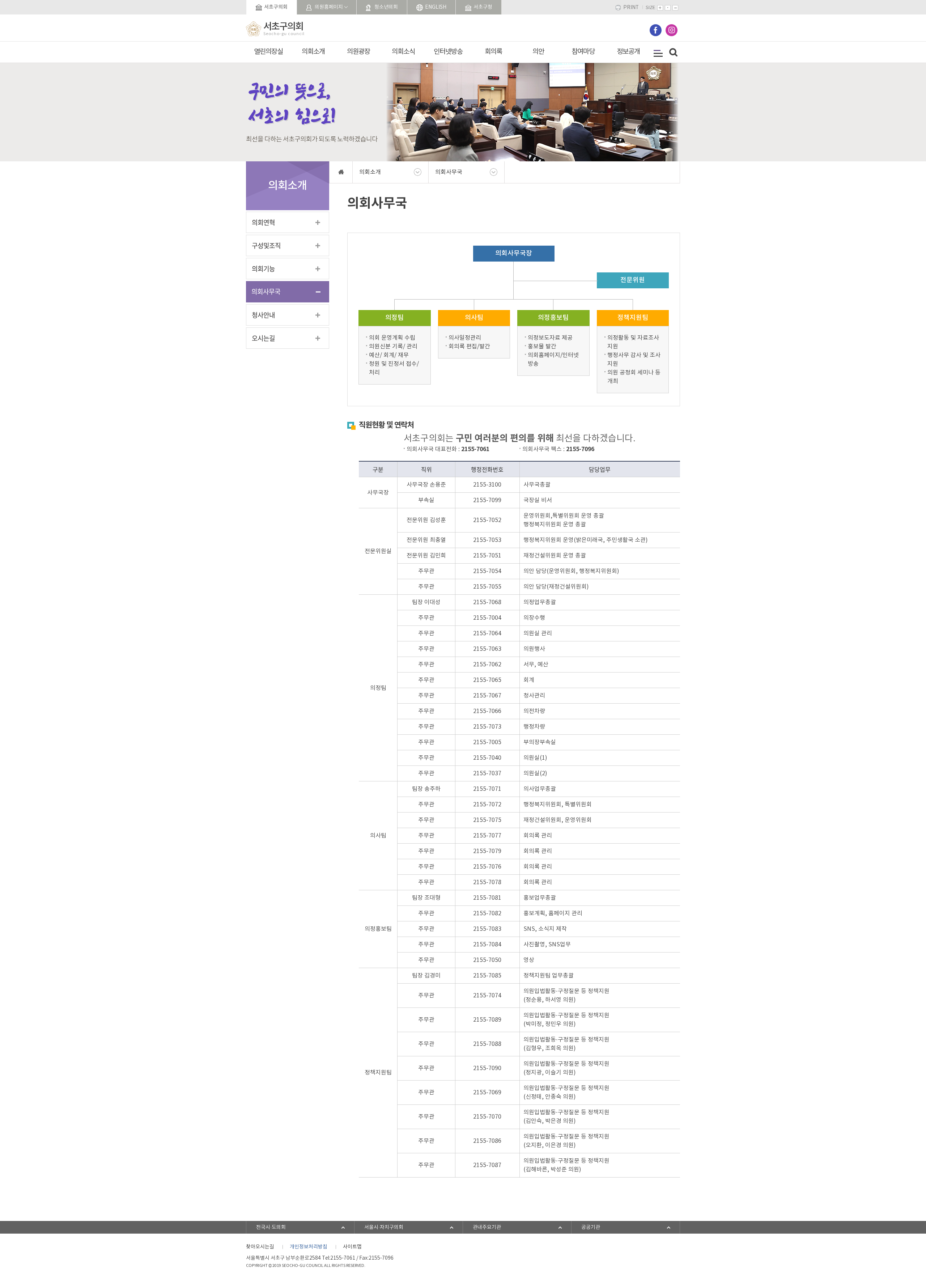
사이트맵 (352, 1247)
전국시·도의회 (271, 1227)
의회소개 (313, 52)
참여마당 (583, 52)
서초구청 (482, 7)
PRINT (631, 7)
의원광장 (358, 52)
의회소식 (403, 52)
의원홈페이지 (329, 7)
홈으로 (341, 172)
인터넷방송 (448, 52)
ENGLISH (435, 7)
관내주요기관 (487, 1227)
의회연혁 (263, 222)
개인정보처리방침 (308, 1247)
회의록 (493, 52)
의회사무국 (265, 291)
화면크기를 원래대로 (668, 7)
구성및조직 (266, 245)
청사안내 (263, 315)
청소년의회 (386, 7)
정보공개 (628, 52)
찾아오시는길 (260, 1247)
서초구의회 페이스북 (656, 30)
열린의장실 (268, 52)
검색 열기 (673, 52)
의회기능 (263, 268)
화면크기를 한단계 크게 (660, 7)
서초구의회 (276, 7)
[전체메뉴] (658, 53)
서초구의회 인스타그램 (671, 30)
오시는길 (263, 338)
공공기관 (590, 1227)
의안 (538, 52)
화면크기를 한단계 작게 (675, 7)
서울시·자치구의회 (383, 1227)
